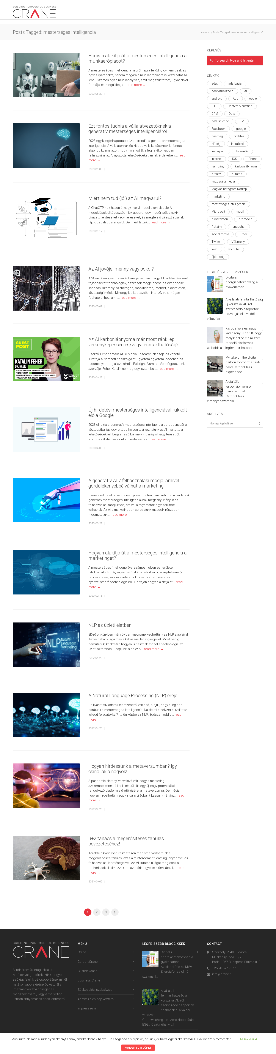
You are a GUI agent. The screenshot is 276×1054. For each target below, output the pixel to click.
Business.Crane (89, 980)
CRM (215, 113)
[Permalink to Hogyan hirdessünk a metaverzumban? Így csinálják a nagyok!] (46, 785)
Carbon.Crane (88, 962)
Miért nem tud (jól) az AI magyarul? (125, 198)
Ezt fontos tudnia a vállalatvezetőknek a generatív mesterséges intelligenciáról (129, 128)
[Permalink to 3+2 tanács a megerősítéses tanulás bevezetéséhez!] (46, 858)
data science (220, 121)
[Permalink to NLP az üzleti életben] (46, 644)
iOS (234, 159)
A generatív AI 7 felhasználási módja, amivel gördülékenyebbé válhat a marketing (133, 483)
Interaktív (242, 151)
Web (215, 249)
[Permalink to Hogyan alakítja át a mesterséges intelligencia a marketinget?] (46, 572)
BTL (214, 106)
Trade (244, 234)
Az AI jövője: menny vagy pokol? (121, 269)
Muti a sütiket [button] (248, 1039)
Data (232, 113)
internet (216, 159)
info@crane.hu (222, 974)
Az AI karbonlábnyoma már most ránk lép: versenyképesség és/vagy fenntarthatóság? (133, 342)
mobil (240, 211)
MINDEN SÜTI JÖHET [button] (138, 1047)
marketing (218, 196)
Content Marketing (240, 106)
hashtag (217, 136)
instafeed (237, 143)
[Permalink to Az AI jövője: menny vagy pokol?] (46, 288)
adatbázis (235, 83)
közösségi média (223, 181)
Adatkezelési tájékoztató (96, 999)
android (217, 98)
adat (215, 83)
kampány (218, 166)
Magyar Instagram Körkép (229, 189)
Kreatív (216, 174)
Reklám (217, 226)
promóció (245, 219)
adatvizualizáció (223, 91)
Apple (253, 98)
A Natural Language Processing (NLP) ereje (132, 695)
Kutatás (237, 174)
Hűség (216, 143)
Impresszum (87, 1008)
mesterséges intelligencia (229, 204)
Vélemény (238, 241)
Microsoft (218, 211)
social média (220, 234)
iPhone (252, 159)
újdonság (218, 256)
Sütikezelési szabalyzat (95, 990)
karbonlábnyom (246, 166)
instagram (219, 151)
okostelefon (220, 219)
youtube (233, 249)
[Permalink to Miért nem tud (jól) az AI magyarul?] (46, 218)
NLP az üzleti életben (110, 625)
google (241, 128)
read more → (136, 85)
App (235, 98)
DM (242, 121)
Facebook (218, 128)
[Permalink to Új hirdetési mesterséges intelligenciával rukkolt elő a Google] (46, 429)
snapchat (238, 226)
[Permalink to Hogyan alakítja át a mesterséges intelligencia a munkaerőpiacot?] (46, 75)
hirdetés (239, 136)
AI (245, 91)
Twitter (216, 241)
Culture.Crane (87, 971)
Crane (82, 952)
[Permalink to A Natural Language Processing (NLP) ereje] (46, 715)
